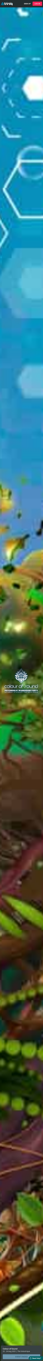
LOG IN (37, 4)
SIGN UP (27, 4)
